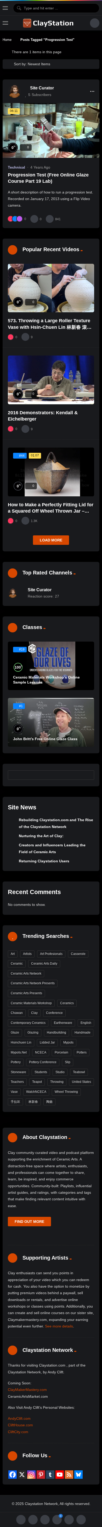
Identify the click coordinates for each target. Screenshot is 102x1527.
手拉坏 (15, 1102)
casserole (78, 954)
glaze (15, 1032)
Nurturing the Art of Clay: (41, 836)
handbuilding (56, 1032)
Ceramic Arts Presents (26, 993)
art (13, 954)
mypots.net (19, 1052)
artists (27, 954)
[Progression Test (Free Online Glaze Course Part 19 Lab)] (51, 130)
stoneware (18, 1072)
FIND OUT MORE (29, 1221)
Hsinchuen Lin (21, 1042)
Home (7, 40)
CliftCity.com (18, 1432)
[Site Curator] (14, 91)
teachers (17, 1082)
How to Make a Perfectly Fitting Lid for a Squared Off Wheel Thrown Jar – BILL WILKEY (50, 511)
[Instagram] (31, 1474)
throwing (57, 1082)
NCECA (40, 1052)
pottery (16, 1062)
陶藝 (49, 1102)
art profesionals (51, 954)
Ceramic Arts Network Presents (33, 983)
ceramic (17, 963)
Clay (34, 1013)
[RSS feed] (69, 1474)
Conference (54, 1013)
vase (14, 1092)
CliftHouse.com (20, 1425)
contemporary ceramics (28, 1023)
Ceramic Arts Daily (44, 963)
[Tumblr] (50, 1474)
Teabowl (79, 1072)
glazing (32, 1032)
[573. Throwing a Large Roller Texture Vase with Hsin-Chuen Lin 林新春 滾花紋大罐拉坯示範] (51, 288)
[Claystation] (49, 23)
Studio (60, 1072)
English (86, 1023)
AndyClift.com (19, 1418)
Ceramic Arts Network (26, 973)
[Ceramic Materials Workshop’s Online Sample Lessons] (51, 666)
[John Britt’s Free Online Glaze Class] (51, 722)
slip (67, 1062)
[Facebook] (12, 1474)
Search (88, 775)
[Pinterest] (41, 1474)
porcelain (61, 1052)
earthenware (63, 1023)
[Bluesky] (78, 1474)
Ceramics (67, 1003)
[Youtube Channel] (59, 1474)
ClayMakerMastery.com (27, 1390)
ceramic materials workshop (31, 1003)
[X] (22, 1474)
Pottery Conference (42, 1062)
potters (82, 1052)
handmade (82, 1032)
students (41, 1072)
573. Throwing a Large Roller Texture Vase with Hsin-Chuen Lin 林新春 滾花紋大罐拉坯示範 (50, 327)
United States (81, 1082)
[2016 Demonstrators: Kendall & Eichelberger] (51, 380)
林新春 (33, 1102)
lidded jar (47, 1042)
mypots (68, 1042)
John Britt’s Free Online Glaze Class (45, 739)
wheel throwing (66, 1092)
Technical (16, 167)
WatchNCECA (36, 1092)
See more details (59, 1326)
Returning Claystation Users (44, 861)
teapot (37, 1082)
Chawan (17, 1013)
